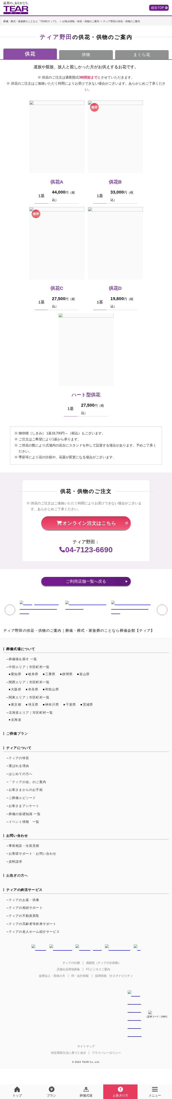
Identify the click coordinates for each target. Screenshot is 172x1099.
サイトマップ (86, 1046)
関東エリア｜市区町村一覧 (29, 697)
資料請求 (15, 861)
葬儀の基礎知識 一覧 (25, 814)
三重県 (50, 674)
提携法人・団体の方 (52, 975)
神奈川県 (52, 704)
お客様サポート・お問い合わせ (32, 853)
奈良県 (33, 689)
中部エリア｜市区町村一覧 (29, 667)
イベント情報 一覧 (24, 822)
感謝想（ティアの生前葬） (103, 963)
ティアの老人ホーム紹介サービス (34, 931)
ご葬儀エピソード (22, 798)
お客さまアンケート (24, 806)
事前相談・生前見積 (24, 845)
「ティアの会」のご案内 (27, 782)
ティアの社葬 (71, 963)
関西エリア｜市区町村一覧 (29, 682)
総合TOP (157, 7)
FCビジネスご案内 (98, 969)
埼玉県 (33, 704)
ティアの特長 (19, 758)
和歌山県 (52, 689)
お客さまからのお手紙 (26, 790)
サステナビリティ (121, 975)
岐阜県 (33, 674)
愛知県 (16, 674)
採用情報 (101, 975)
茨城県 (88, 704)
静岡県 (67, 674)
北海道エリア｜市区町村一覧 (31, 712)
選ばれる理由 (19, 766)
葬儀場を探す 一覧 (23, 659)
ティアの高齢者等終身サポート (32, 924)
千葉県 (71, 704)
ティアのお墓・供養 (24, 900)
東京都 (16, 704)
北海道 (16, 719)
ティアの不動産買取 (24, 916)
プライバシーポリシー (106, 1052)
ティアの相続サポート (26, 907)
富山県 (85, 674)
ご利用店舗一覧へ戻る (86, 581)
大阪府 (16, 689)
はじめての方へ (20, 774)
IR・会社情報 (80, 975)
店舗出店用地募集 (68, 969)
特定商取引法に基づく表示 (68, 1052)
